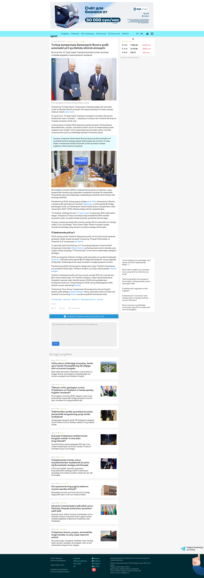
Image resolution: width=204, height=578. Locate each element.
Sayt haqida (77, 563)
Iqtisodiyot (63, 360)
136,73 (133, 52)
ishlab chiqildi (77, 248)
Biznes (62, 384)
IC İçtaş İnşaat (83, 213)
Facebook (97, 561)
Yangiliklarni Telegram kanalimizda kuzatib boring (85, 316)
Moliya (62, 457)
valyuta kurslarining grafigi (129, 57)
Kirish (56, 344)
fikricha (73, 294)
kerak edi (55, 259)
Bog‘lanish (77, 558)
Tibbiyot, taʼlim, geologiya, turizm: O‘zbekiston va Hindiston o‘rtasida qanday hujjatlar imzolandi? (72, 390)
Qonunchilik (64, 483)
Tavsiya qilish (75, 308)
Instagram (97, 563)
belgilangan (88, 204)
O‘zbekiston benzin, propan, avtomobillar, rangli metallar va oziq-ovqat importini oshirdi (72, 535)
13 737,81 (134, 49)
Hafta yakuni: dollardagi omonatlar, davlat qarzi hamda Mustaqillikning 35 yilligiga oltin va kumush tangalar (72, 366)
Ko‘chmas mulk (114, 34)
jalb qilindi (79, 241)
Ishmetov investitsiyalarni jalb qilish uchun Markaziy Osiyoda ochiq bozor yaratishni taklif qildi (72, 508)
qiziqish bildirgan (76, 292)
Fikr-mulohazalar (87, 34)
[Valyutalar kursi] (147, 34)
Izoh (63, 308)
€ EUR (124, 49)
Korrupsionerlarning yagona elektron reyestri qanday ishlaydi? (69, 487)
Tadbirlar (125, 34)
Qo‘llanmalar (101, 34)
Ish (74, 566)
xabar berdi (69, 112)
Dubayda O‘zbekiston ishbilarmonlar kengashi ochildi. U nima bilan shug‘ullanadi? (69, 438)
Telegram (97, 558)
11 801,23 (134, 45)
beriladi (77, 285)
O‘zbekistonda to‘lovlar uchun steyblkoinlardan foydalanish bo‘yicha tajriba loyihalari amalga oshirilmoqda (70, 462)
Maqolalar (75, 34)
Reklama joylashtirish (80, 561)
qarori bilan (91, 201)
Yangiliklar (65, 34)
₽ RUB (124, 52)
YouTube (96, 566)
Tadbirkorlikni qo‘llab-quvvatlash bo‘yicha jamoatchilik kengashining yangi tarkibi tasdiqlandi (72, 414)
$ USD (124, 45)
